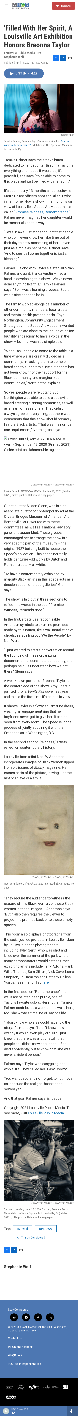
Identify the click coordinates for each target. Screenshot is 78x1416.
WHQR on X (15, 1355)
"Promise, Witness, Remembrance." (41, 212)
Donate (65, 6)
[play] (6, 1411)
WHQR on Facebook (20, 1346)
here (45, 982)
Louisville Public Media (46, 1113)
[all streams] (72, 1411)
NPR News (45, 1228)
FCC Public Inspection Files (24, 1364)
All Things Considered (31, 1237)
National (22, 1228)
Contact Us (15, 1338)
